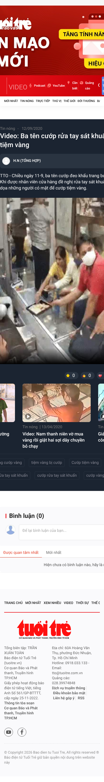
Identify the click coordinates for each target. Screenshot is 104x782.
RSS (81, 698)
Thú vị (56, 101)
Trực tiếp (43, 101)
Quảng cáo (89, 85)
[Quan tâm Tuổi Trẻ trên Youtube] (8, 732)
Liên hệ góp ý (64, 698)
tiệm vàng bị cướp (46, 463)
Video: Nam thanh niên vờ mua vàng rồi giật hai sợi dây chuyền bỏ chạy (53, 440)
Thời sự (82, 603)
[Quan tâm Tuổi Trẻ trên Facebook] (21, 732)
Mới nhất (11, 101)
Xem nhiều (52, 603)
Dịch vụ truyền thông (68, 688)
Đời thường (86, 101)
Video (68, 603)
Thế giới (69, 101)
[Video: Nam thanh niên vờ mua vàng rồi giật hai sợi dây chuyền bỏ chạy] (56, 403)
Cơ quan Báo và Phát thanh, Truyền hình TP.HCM (21, 713)
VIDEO (18, 87)
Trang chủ (13, 603)
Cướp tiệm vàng (85, 463)
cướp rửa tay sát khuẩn (57, 475)
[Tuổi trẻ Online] (44, 629)
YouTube (59, 85)
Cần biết (74, 85)
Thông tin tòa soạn (19, 703)
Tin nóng (27, 101)
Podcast (39, 85)
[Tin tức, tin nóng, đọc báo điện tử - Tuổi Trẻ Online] (5, 85)
